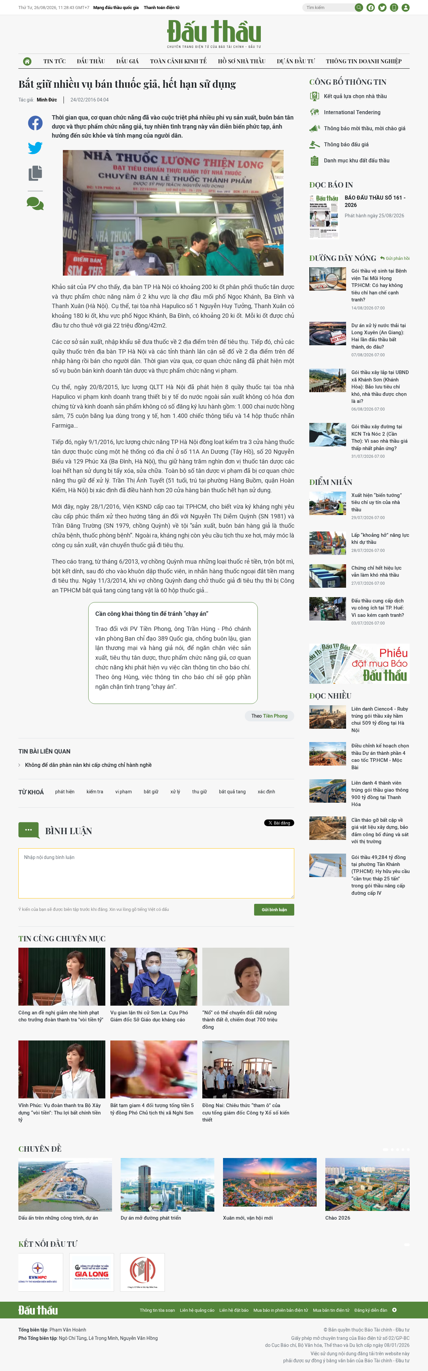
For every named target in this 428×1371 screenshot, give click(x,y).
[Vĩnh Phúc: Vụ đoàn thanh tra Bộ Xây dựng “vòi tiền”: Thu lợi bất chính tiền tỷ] (61, 1069)
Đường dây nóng (342, 258)
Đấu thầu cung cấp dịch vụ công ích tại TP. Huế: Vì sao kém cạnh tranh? (377, 608)
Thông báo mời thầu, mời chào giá (365, 128)
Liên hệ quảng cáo (197, 1310)
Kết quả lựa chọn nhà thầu (355, 96)
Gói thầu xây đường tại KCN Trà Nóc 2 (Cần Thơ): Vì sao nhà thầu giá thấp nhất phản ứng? (379, 437)
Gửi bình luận (274, 909)
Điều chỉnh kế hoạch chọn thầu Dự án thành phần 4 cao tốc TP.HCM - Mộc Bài (380, 756)
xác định (266, 791)
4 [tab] (403, 1149)
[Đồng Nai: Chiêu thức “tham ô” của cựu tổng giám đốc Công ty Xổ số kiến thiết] (245, 1069)
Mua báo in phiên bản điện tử (280, 1310)
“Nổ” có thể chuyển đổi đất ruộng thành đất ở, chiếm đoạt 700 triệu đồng (239, 1020)
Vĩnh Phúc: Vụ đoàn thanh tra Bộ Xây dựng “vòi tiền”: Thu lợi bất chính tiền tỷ (59, 1112)
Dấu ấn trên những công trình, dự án (58, 1218)
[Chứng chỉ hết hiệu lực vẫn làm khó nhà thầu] (327, 576)
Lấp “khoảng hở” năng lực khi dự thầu (380, 538)
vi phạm (123, 791)
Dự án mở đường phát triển (151, 1218)
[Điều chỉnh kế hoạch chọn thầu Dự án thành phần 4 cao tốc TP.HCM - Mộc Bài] (327, 754)
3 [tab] (397, 1149)
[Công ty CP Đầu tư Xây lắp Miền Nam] (142, 1272)
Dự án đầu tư (296, 61)
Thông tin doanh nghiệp (364, 61)
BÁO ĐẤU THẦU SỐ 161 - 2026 (375, 201)
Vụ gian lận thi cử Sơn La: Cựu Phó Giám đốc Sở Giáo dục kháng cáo (149, 1016)
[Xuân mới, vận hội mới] (270, 1185)
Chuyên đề (40, 1149)
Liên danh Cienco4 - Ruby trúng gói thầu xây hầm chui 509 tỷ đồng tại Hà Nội (379, 719)
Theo (269, 716)
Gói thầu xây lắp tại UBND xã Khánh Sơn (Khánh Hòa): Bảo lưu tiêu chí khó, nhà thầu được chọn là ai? (380, 386)
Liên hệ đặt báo (233, 1310)
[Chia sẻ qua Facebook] (35, 123)
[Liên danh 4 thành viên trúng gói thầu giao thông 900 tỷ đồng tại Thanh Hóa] (327, 791)
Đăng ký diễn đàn (370, 1310)
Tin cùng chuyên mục (62, 938)
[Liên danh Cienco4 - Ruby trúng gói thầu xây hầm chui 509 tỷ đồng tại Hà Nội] (327, 717)
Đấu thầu (91, 61)
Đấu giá (127, 61)
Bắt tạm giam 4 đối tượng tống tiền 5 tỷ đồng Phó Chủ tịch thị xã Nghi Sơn (152, 1108)
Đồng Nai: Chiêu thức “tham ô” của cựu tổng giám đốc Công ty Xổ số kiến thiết (245, 1112)
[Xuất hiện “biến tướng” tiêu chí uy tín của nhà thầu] (327, 503)
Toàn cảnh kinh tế (178, 61)
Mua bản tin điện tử (331, 1310)
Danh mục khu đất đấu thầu (357, 160)
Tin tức (54, 61)
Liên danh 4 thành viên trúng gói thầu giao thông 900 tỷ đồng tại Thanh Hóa (380, 793)
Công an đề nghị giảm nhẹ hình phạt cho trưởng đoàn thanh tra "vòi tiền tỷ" (60, 1016)
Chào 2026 (337, 1218)
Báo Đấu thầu (214, 34)
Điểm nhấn (330, 482)
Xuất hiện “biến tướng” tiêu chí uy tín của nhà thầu (376, 502)
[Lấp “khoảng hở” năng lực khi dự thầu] (327, 543)
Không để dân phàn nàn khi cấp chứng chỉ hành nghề (88, 765)
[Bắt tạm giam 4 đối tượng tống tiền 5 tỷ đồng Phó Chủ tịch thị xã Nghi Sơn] (153, 1069)
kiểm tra (95, 791)
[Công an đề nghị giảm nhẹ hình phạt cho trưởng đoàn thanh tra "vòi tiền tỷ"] (61, 977)
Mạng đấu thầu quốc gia (116, 7)
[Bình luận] (35, 198)
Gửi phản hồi (398, 258)
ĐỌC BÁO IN (331, 184)
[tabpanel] (65, 1189)
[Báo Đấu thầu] (38, 1310)
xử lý (175, 791)
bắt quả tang (232, 791)
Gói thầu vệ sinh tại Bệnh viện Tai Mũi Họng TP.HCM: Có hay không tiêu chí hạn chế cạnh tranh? (379, 285)
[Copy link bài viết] (35, 173)
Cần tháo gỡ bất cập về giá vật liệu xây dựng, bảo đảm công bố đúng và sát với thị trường (380, 830)
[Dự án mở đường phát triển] (167, 1185)
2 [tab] (392, 1149)
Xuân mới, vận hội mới (248, 1218)
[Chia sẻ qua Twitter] (35, 148)
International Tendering (352, 112)
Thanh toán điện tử (162, 7)
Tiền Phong (275, 716)
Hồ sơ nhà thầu (241, 61)
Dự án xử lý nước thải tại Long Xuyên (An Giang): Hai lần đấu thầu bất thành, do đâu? (378, 336)
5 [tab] (408, 1149)
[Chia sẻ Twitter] (382, 7)
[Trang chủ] (27, 61)
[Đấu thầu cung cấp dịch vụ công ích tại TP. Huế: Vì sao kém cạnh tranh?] (327, 609)
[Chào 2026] (372, 1185)
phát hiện (65, 791)
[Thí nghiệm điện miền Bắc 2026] (37, 1272)
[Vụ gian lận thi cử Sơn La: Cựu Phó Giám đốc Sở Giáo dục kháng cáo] (153, 977)
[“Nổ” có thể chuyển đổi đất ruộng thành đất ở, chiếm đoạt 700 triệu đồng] (245, 977)
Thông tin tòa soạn (157, 1310)
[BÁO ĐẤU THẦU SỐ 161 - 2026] (324, 216)
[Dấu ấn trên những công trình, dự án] (65, 1185)
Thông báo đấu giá (346, 144)
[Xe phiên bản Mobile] (394, 7)
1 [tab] (385, 1149)
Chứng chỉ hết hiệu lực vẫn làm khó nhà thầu (376, 571)
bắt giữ (151, 791)
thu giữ (199, 791)
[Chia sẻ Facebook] (370, 7)
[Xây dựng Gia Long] (91, 1272)
